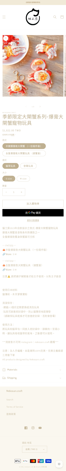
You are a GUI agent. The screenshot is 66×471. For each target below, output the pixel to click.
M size (23, 178)
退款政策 (11, 414)
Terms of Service (14, 406)
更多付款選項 (33, 220)
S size (9, 178)
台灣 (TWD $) (31, 449)
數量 (4, 185)
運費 (12, 135)
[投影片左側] (25, 106)
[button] (4, 17)
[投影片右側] (40, 106)
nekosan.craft (28, 467)
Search (9, 399)
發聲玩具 (28, 165)
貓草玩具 (10, 165)
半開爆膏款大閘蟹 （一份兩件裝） (24, 146)
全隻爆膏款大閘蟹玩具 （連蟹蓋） (24, 153)
